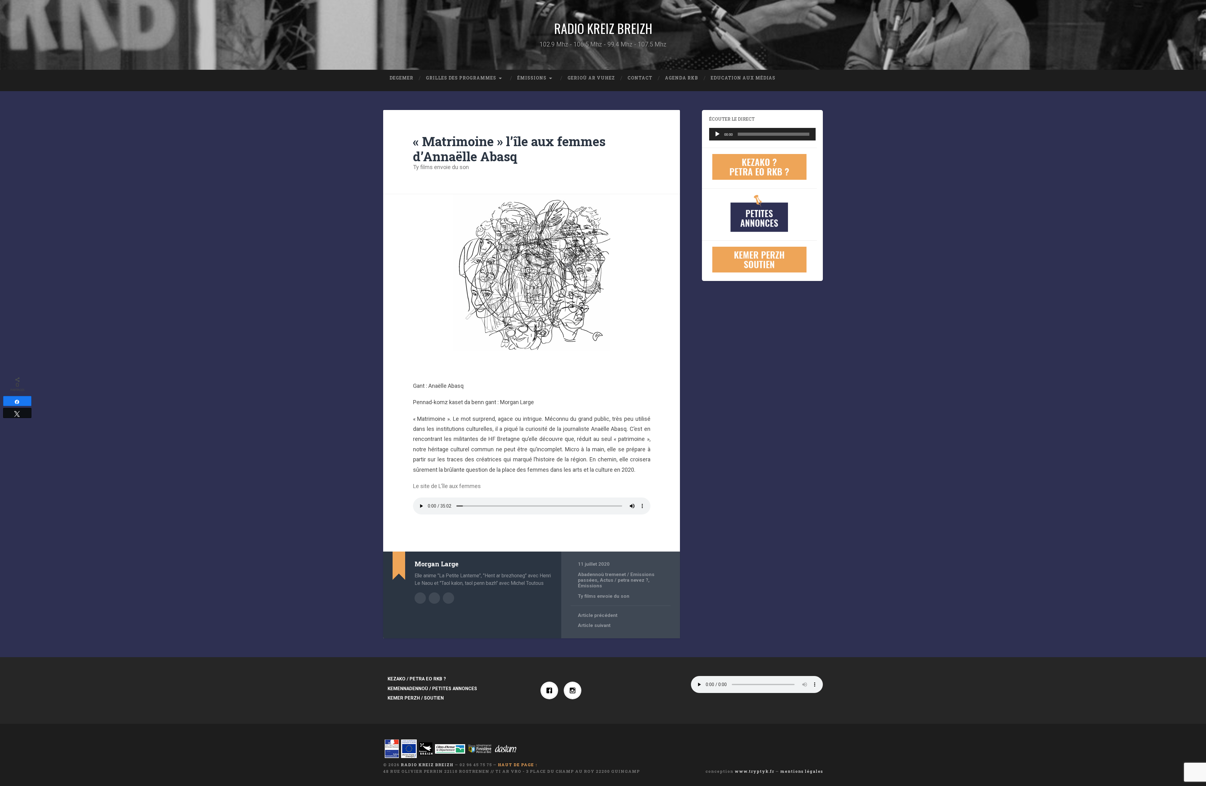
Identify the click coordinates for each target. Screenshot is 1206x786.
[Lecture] (717, 134)
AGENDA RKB (681, 78)
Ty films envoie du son (441, 167)
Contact (639, 78)
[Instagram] (574, 690)
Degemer (401, 78)
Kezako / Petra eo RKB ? (417, 679)
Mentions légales (801, 771)
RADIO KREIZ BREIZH (603, 28)
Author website (434, 598)
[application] (762, 134)
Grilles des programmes (461, 78)
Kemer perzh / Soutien (416, 698)
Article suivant (594, 625)
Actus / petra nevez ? (624, 580)
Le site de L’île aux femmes (447, 486)
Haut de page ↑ (518, 764)
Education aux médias (743, 78)
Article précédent (597, 615)
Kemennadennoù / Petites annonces (432, 688)
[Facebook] (550, 690)
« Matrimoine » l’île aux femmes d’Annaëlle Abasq (509, 149)
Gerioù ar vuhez (591, 78)
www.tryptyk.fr (754, 771)
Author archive (420, 598)
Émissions (531, 78)
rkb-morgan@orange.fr (448, 598)
